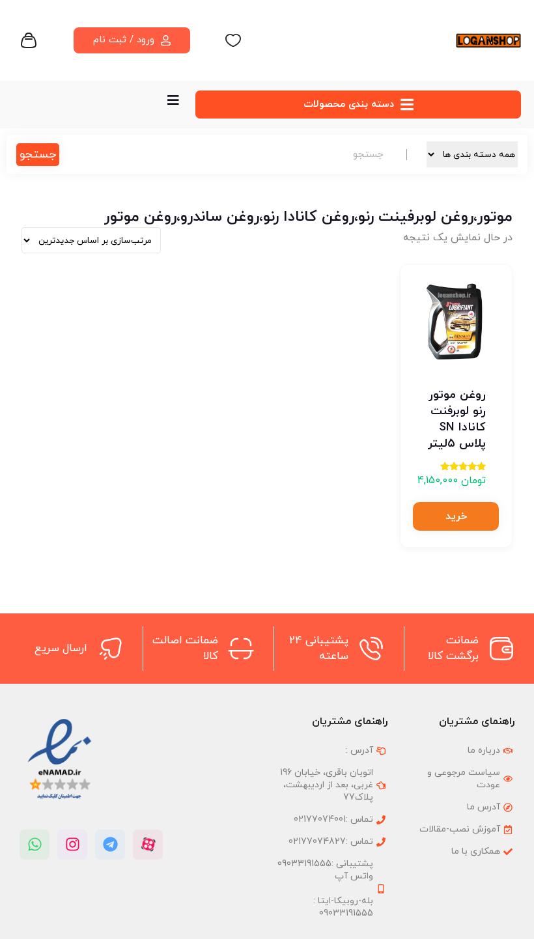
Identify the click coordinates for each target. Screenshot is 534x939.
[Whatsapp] (34, 845)
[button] (456, 516)
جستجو (38, 155)
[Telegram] (110, 845)
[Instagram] (72, 845)
